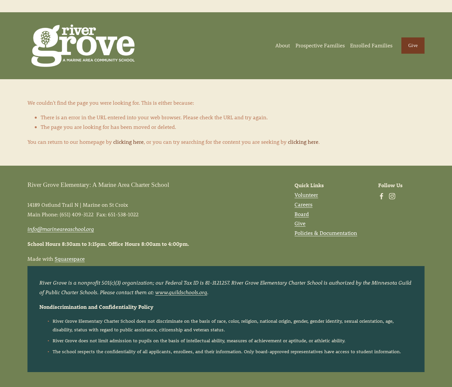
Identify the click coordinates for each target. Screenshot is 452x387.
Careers (303, 204)
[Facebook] (381, 196)
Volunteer (306, 194)
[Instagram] (392, 196)
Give (413, 45)
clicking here (128, 141)
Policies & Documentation (325, 232)
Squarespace (70, 258)
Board (301, 213)
